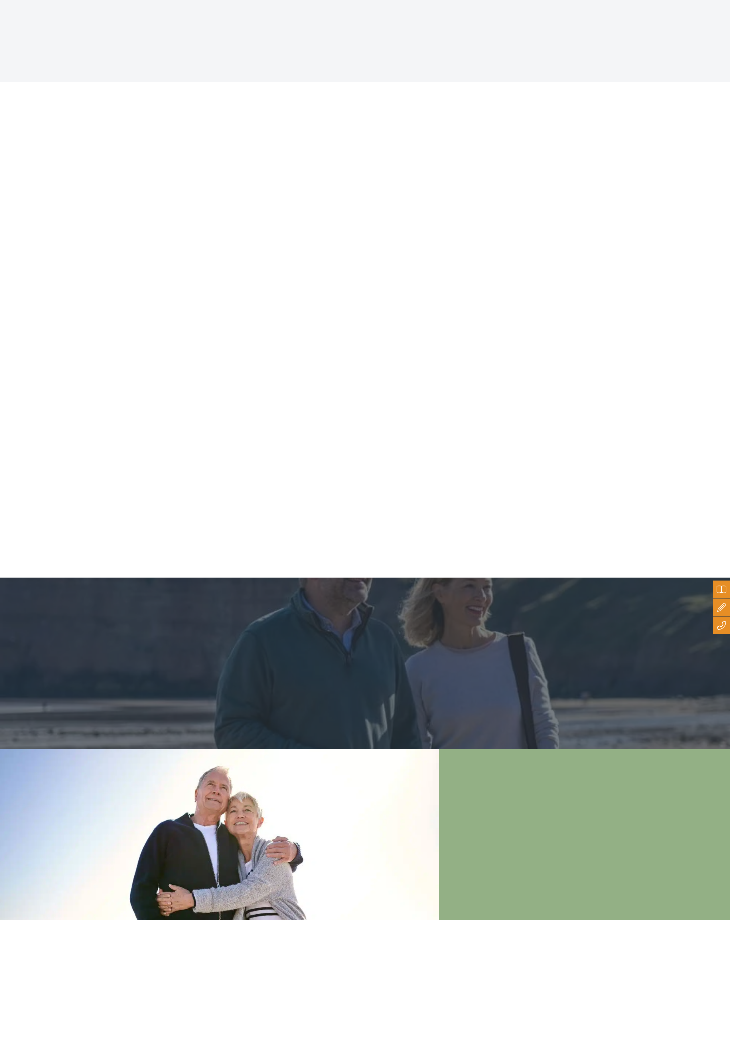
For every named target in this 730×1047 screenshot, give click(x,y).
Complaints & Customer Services (344, 980)
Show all (350, 74)
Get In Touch (341, 20)
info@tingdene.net (665, 5)
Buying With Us (214, 20)
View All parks (93, 696)
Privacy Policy (327, 957)
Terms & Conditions (332, 972)
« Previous (314, 527)
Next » (422, 527)
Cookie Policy (327, 964)
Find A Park (80, 20)
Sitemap (322, 987)
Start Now (606, 998)
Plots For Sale (121, 20)
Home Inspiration (263, 20)
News (385, 74)
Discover (304, 20)
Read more (220, 220)
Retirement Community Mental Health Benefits (267, 461)
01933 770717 (710, 5)
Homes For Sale (167, 20)
